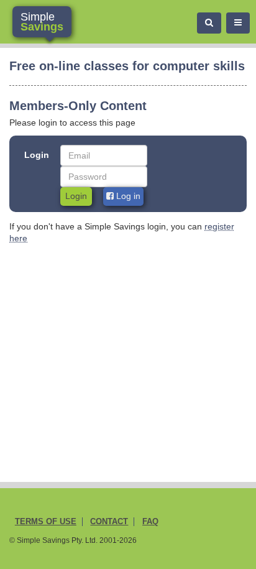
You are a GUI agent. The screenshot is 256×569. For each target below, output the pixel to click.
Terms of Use (45, 521)
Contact (109, 521)
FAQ (150, 521)
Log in (127, 196)
